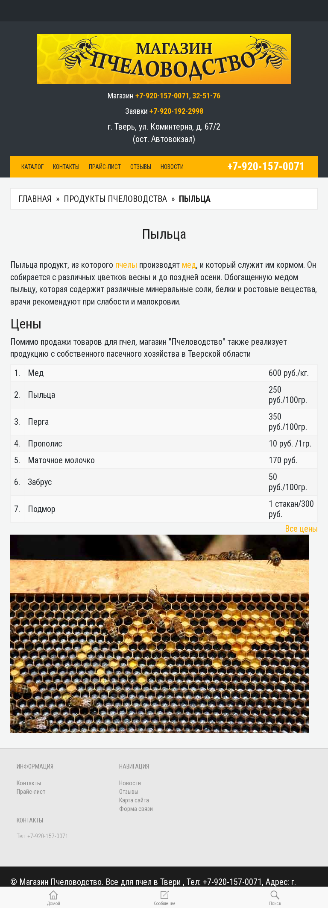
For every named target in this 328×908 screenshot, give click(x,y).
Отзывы (140, 166)
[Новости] (164, 10)
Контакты (66, 166)
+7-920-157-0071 (162, 95)
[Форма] (187, 10)
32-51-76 (206, 95)
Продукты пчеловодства (115, 199)
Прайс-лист (105, 166)
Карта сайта (134, 800)
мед (189, 265)
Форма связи (136, 808)
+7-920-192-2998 (176, 110)
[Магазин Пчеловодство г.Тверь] (164, 57)
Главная (35, 199)
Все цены (301, 529)
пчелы (126, 265)
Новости (172, 166)
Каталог (32, 166)
